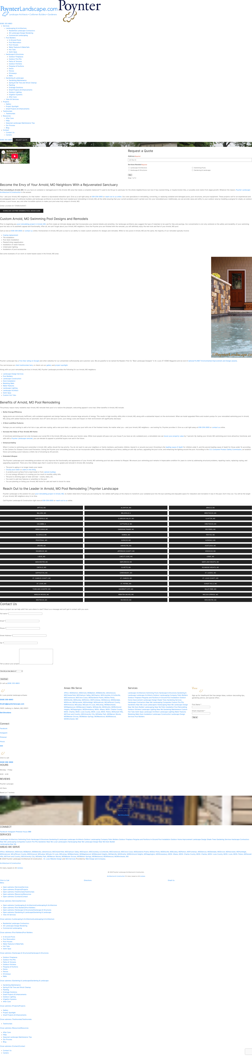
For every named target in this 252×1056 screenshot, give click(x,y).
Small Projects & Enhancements (20, 90)
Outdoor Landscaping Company (165, 695)
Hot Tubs (12, 50)
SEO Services (71, 859)
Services (6, 26)
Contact (6, 130)
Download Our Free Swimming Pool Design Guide (21, 211)
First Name (196, 704)
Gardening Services (174, 700)
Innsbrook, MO (41, 551)
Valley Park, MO (210, 589)
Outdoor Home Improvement (181, 839)
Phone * (3, 628)
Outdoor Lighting (15, 92)
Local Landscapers (150, 705)
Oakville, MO (41, 567)
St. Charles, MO (126, 578)
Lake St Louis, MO (126, 556)
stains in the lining (29, 470)
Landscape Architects (145, 695)
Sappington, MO (41, 573)
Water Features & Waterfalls (19, 47)
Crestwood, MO (210, 524)
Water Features (8, 386)
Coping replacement (10, 235)
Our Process (10, 125)
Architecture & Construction (10, 863)
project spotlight (61, 365)
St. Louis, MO (41, 583)
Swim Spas (13, 52)
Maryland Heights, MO (210, 562)
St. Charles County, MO (41, 578)
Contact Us (10, 132)
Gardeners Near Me (135, 705)
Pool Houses (13, 45)
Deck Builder (139, 707)
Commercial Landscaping (18, 35)
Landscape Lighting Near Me (152, 709)
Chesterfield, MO (41, 518)
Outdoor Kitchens (15, 64)
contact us (29, 231)
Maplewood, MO (126, 562)
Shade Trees (162, 700)
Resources (24, 1028)
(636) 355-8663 (6, 23)
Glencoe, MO (126, 540)
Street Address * (6, 635)
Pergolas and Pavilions (150, 698)
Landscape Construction (12, 379)
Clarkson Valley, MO (126, 518)
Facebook (3, 728)
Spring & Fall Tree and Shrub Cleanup (23, 83)
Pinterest (3, 737)
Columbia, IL (41, 524)
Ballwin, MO (41, 513)
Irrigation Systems (15, 95)
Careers (9, 135)
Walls (11, 76)
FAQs (8, 121)
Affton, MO (41, 507)
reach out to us (61, 500)
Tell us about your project (9, 664)
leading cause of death (174, 447)
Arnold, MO (210, 507)
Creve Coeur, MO (41, 529)
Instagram (3, 733)
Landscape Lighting (10, 388)
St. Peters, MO (126, 583)
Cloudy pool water (13, 470)
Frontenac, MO (41, 540)
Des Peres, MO (210, 529)
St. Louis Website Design (52, 859)
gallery (48, 365)
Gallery (8, 104)
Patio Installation (167, 707)
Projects (6, 102)
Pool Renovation (15, 42)
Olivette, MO (126, 567)
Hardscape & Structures (15, 54)
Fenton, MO (210, 535)
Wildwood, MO (126, 600)
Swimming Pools (200, 168)
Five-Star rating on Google (29, 361)
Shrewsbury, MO (126, 573)
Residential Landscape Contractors (22, 31)
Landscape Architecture (138, 168)
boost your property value (174, 436)
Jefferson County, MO (126, 551)
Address (134, 156)
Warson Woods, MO (41, 594)
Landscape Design (150, 700)
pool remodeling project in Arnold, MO (31, 224)
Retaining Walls (8, 383)
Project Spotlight (12, 106)
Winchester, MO (210, 600)
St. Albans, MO (210, 573)
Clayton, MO (210, 518)
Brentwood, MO (210, 513)
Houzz (2, 741)
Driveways (13, 73)
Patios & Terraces (15, 61)
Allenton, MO (126, 507)
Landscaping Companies (162, 702)
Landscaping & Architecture (16, 28)
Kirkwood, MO (210, 551)
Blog (7, 128)
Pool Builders (11, 38)
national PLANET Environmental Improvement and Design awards (212, 361)
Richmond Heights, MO (210, 567)
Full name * (4, 614)
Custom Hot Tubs (9, 395)
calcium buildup (50, 472)
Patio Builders (182, 695)
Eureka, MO (126, 535)
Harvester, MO (125, 545)
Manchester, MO (41, 562)
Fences (11, 71)
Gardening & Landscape (15, 78)
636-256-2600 (97, 197)
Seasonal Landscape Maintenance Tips (20, 123)
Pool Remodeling (180, 707)
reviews (20, 868)
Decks (11, 68)
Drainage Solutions (16, 87)
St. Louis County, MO (210, 578)
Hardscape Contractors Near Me (140, 702)
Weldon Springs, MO (210, 594)
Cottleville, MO (126, 524)
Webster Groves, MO (126, 594)
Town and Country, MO (41, 589)
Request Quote (21, 140)
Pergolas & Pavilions (16, 66)
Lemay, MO (210, 556)
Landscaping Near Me (153, 707)
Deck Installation (9, 381)
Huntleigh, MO (210, 545)
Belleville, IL (126, 513)
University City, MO (126, 589)
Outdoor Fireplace (134, 698)
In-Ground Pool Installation (169, 698)
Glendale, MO (210, 540)
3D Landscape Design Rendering (21, 33)
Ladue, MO (41, 556)
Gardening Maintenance (17, 80)
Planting (12, 85)
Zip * (2, 643)
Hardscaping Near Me (165, 705)
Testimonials (7, 111)
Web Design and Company (95, 859)
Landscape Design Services (13, 374)
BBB (1, 746)
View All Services (12, 99)
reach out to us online (113, 197)
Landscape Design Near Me (95, 842)
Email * (2, 621)
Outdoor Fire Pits (15, 59)
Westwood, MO (41, 600)
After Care (13, 97)
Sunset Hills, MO (210, 583)
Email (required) (198, 711)
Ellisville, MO (41, 535)
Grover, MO (41, 545)
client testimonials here (24, 365)
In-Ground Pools (15, 40)
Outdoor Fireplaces (16, 57)
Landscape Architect (10, 390)
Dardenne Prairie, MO (126, 529)
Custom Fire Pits (178, 702)
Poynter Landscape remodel (22, 438)
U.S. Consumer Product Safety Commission (225, 449)
